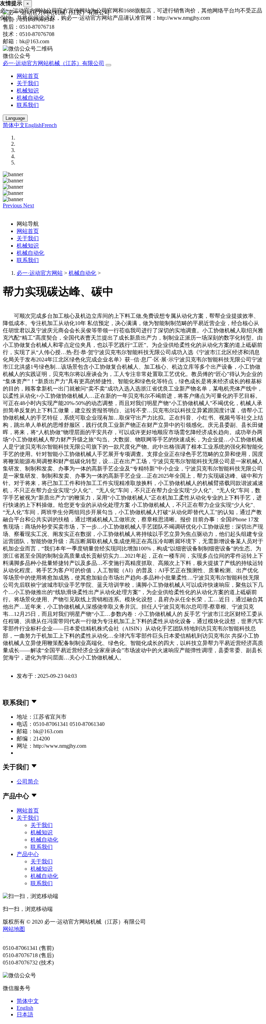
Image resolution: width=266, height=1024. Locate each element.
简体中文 (14, 125)
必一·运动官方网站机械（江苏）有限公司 (53, 63)
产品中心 (28, 854)
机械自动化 (30, 98)
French (49, 125)
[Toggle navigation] (108, 65)
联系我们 (28, 105)
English (33, 125)
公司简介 (28, 781)
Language (15, 118)
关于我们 (28, 83)
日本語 (25, 1014)
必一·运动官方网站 (40, 273)
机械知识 (28, 90)
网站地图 (14, 929)
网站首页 (28, 76)
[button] (13, 205)
